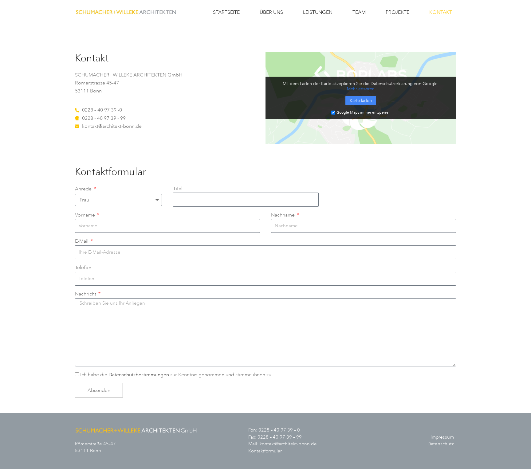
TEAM (359, 12)
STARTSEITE (226, 12)
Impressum (442, 437)
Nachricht (86, 294)
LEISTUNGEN (317, 12)
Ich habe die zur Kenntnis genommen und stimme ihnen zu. (176, 375)
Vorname (85, 215)
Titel (178, 189)
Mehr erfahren (361, 89)
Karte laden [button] (361, 100)
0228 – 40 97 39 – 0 (279, 430)
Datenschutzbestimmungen (138, 375)
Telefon (83, 267)
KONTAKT (440, 12)
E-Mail (82, 241)
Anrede (84, 189)
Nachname (283, 215)
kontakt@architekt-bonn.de (288, 444)
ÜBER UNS (271, 12)
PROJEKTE (397, 12)
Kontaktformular (265, 451)
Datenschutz (440, 444)
